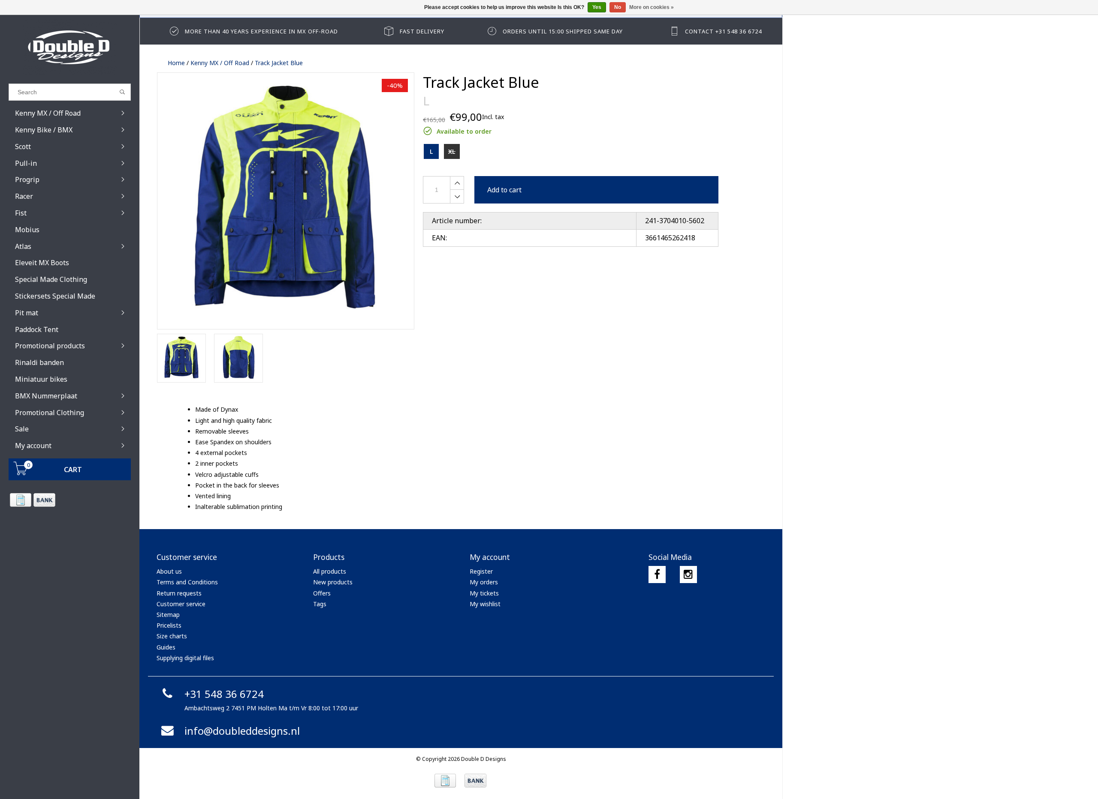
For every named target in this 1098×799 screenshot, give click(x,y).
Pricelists (169, 625)
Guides (166, 647)
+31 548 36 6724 (224, 694)
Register (481, 571)
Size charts (172, 636)
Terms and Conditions (187, 582)
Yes (596, 7)
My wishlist (485, 604)
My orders (484, 582)
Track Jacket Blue (279, 63)
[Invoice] (20, 500)
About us (169, 571)
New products (333, 582)
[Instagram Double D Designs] (688, 574)
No (617, 7)
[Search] (122, 92)
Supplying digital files (185, 658)
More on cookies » (651, 7)
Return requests (179, 593)
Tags (319, 604)
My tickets (484, 593)
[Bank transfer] (43, 500)
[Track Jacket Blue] (285, 201)
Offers (322, 593)
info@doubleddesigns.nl (242, 731)
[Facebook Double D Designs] (657, 574)
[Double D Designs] (69, 47)
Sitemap (168, 614)
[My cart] (20, 473)
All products (329, 571)
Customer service (181, 604)
